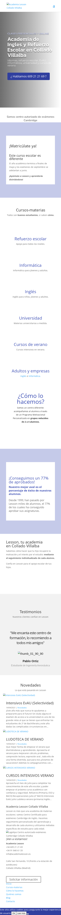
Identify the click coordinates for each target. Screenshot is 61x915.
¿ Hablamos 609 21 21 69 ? (28, 76)
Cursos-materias (14, 887)
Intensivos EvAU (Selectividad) (30, 703)
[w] (30, 287)
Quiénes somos (13, 894)
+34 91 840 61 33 (14, 850)
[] (30, 340)
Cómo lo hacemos (15, 890)
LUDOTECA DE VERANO (25, 739)
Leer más (21, 913)
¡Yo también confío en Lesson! (29, 579)
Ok (13, 913)
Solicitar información (23, 879)
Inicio (8, 883)
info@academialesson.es (18, 854)
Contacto (10, 901)
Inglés (30, 291)
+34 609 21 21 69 (14, 847)
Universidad (30, 318)
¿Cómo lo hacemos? (30, 399)
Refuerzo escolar (30, 238)
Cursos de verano (30, 344)
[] (30, 234)
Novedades (22, 707)
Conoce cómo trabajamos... (30, 435)
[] (30, 261)
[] (30, 314)
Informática (30, 265)
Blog (8, 897)
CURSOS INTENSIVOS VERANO (30, 775)
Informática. (35, 376)
